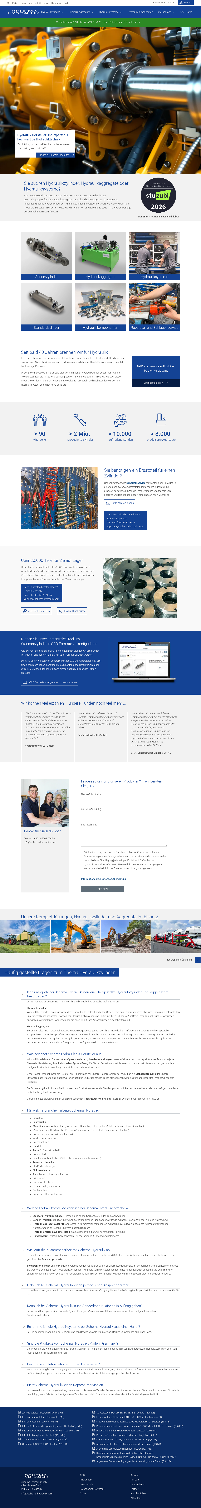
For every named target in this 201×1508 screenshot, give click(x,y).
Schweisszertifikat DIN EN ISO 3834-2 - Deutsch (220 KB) (125, 1412)
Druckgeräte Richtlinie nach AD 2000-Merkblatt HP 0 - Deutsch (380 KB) (133, 1421)
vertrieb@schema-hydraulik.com (41, 598)
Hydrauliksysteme (109, 11)
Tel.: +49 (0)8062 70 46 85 (38, 594)
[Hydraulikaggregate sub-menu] (93, 12)
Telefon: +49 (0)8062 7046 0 (39, 838)
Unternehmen (164, 11)
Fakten (83, 1493)
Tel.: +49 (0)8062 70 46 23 (121, 522)
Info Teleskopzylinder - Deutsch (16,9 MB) (43, 1435)
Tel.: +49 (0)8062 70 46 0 (163, 2)
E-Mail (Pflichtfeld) (91, 809)
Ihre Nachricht (89, 824)
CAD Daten (186, 11)
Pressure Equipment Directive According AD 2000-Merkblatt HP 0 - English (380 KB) (139, 1426)
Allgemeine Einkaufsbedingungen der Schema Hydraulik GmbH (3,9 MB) (133, 1461)
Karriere (135, 1475)
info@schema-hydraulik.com (39, 842)
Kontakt (135, 1479)
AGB (82, 1475)
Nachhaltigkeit (138, 1493)
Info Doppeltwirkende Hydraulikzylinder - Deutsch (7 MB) (51, 1430)
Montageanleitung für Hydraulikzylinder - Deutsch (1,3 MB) (126, 1439)
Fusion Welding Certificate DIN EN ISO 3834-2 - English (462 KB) (129, 1417)
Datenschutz (86, 1484)
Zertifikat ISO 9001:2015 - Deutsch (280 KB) (44, 1439)
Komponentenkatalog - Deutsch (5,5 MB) (43, 1417)
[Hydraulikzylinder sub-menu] (63, 12)
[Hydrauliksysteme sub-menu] (122, 12)
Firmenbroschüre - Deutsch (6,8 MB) (40, 1421)
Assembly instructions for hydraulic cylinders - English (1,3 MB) (129, 1444)
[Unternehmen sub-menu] (175, 12)
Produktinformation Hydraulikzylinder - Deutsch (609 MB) (126, 1430)
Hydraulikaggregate (79, 11)
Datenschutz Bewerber (92, 1488)
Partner (134, 1488)
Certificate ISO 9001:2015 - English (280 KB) (45, 1444)
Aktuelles (136, 1498)
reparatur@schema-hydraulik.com (125, 526)
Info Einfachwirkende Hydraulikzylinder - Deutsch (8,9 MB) (52, 1426)
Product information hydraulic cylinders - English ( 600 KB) (126, 1435)
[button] (100, 994)
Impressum (86, 1479)
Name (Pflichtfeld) (91, 794)
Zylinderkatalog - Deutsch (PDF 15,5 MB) (43, 1412)
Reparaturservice (135, 482)
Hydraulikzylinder (50, 11)
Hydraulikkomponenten (140, 11)
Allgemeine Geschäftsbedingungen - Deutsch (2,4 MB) (124, 1448)
